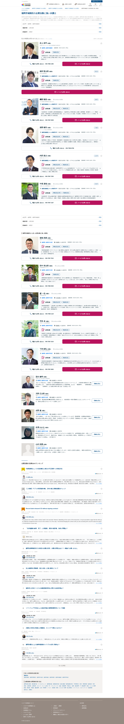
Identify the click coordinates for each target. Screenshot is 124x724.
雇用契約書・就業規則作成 (53, 684)
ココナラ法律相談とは (29, 706)
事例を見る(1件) (56, 136)
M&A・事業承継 (83, 684)
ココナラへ (25, 1)
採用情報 (84, 708)
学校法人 (69, 686)
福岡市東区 (26, 677)
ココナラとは (26, 712)
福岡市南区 (46, 677)
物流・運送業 (27, 687)
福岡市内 (26, 675)
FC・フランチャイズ (53, 686)
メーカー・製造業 (51, 687)
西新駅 (58, 325)
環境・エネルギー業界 (61, 687)
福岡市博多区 (33, 677)
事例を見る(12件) (57, 192)
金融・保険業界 (62, 686)
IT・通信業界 (83, 686)
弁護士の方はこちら (96, 1)
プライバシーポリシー (59, 710)
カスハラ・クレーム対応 (42, 686)
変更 (100, 24)
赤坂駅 (58, 242)
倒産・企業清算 (27, 686)
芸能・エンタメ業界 (91, 686)
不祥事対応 (76, 684)
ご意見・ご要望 (57, 706)
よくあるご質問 (27, 714)
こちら (51, 38)
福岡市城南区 (49, 48)
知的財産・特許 (91, 684)
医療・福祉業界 (75, 686)
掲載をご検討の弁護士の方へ (60, 714)
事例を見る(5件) (56, 164)
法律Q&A (25, 708)
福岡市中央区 (49, 242)
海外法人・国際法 (28, 689)
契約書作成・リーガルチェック (39, 684)
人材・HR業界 (43, 687)
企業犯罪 (34, 686)
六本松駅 (58, 270)
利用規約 (55, 708)
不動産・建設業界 (35, 687)
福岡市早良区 (49, 325)
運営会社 (84, 706)
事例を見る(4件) (56, 246)
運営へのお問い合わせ (29, 716)
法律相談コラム (27, 710)
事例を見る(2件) (56, 108)
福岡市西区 (52, 677)
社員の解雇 (62, 684)
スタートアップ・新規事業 (86, 687)
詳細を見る (97, 383)
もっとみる (62, 665)
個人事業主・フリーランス (73, 687)
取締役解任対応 (69, 684)
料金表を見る (56, 52)
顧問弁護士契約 (27, 684)
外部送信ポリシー (58, 712)
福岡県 (43, 48)
